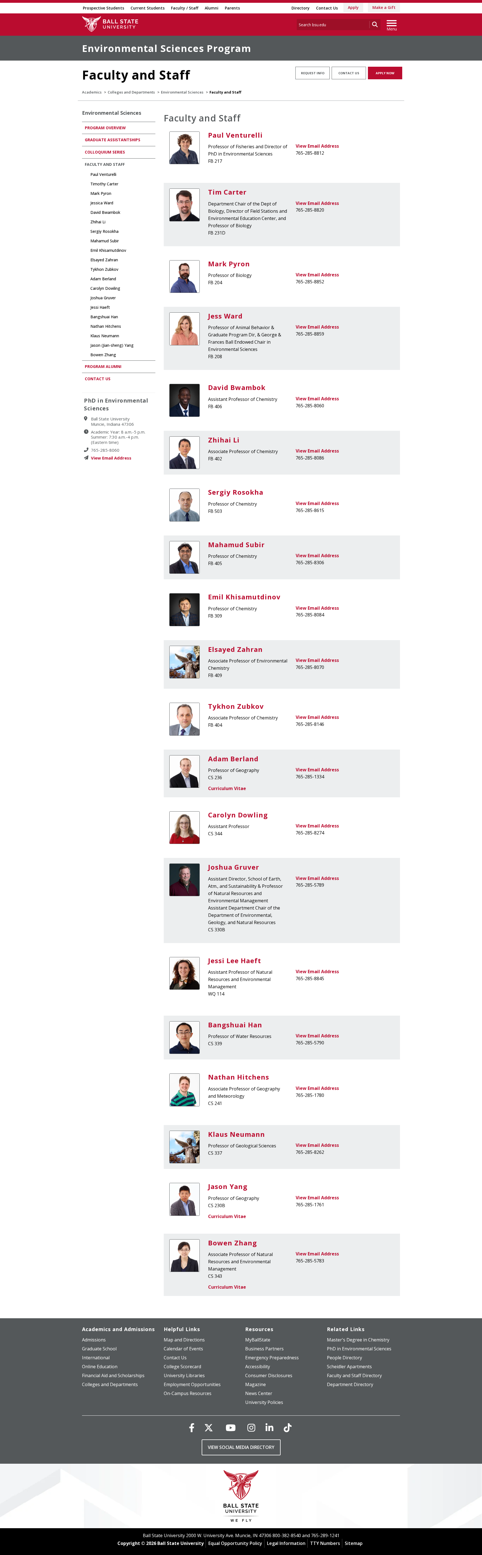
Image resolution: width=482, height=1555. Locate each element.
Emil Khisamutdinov (244, 596)
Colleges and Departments (131, 92)
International (96, 1358)
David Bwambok (237, 387)
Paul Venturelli (235, 135)
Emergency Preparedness (272, 1358)
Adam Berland (233, 758)
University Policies (264, 1402)
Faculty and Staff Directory (354, 1375)
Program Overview (105, 127)
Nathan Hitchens (238, 1077)
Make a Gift (384, 7)
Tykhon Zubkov (236, 706)
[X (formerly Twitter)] (208, 1428)
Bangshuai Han (235, 1024)
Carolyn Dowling (238, 814)
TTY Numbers (325, 1543)
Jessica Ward (101, 202)
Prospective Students (103, 8)
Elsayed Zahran (235, 649)
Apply (353, 7)
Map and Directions (184, 1340)
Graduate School (99, 1349)
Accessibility (257, 1366)
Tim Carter (227, 192)
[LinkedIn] (269, 1428)
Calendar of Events (183, 1349)
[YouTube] (231, 1428)
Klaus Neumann (236, 1134)
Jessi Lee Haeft (234, 960)
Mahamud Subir (236, 544)
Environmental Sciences (182, 92)
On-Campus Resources (187, 1393)
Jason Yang (227, 1186)
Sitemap (354, 1543)
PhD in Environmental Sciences (359, 1349)
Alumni (211, 8)
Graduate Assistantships (112, 139)
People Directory (344, 1358)
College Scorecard (182, 1366)
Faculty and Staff (105, 164)
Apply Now (385, 73)
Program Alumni (103, 366)
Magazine (255, 1384)
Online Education (99, 1366)
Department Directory (350, 1384)
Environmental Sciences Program (166, 48)
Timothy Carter (104, 183)
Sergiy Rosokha (235, 492)
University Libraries (184, 1375)
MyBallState (257, 1340)
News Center (258, 1393)
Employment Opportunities (192, 1384)
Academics (92, 92)
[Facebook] (191, 1428)
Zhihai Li (224, 439)
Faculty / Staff (184, 8)
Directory (300, 8)
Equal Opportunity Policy (235, 1543)
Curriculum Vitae (227, 788)
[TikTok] (287, 1428)
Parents (232, 8)
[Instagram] (251, 1428)
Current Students (148, 8)
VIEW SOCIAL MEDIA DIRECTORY (241, 1447)
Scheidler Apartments (349, 1366)
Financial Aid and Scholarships (113, 1375)
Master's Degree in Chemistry (358, 1340)
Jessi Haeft (100, 307)
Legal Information (286, 1543)
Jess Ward (225, 315)
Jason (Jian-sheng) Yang (112, 345)
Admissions (94, 1340)
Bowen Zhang (232, 1242)
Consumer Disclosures (268, 1375)
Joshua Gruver (233, 867)
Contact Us (327, 8)
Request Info (312, 73)
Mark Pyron (229, 263)
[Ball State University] (241, 1497)
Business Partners (264, 1349)
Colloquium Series (105, 152)
